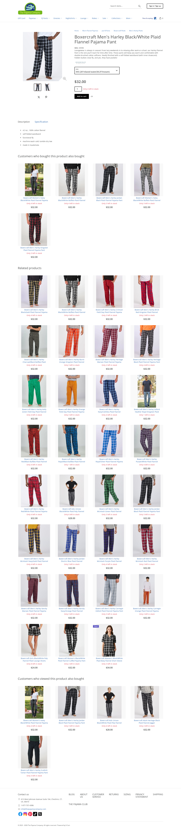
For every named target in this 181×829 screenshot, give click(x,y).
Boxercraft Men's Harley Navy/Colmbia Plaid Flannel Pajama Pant (109, 411)
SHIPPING (158, 794)
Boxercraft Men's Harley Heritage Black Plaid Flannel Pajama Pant (146, 360)
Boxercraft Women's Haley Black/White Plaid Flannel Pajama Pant (34, 200)
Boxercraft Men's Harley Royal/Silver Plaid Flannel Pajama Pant (109, 461)
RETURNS (114, 794)
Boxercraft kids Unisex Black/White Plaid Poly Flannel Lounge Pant (71, 511)
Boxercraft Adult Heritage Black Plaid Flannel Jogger (147, 721)
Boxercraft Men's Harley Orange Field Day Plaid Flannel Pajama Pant (72, 411)
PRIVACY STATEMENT (142, 795)
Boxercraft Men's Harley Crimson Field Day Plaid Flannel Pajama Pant (109, 312)
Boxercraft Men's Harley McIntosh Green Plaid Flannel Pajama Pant (109, 511)
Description (24, 121)
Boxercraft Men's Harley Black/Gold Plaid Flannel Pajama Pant (34, 312)
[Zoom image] (65, 79)
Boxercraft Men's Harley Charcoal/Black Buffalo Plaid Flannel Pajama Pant (34, 362)
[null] (39, 97)
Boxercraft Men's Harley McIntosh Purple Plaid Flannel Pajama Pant (109, 561)
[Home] (30, 8)
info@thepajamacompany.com (33, 809)
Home (76, 31)
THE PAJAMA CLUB (78, 804)
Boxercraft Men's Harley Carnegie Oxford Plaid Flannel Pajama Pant (109, 609)
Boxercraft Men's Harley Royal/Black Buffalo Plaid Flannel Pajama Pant (71, 461)
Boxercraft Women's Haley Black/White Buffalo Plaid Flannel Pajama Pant (146, 200)
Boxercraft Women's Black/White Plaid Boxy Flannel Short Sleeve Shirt (109, 660)
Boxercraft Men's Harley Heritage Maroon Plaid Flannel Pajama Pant (109, 362)
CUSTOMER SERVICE (98, 795)
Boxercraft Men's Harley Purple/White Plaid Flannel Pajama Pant (147, 461)
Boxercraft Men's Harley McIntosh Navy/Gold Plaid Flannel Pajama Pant (34, 561)
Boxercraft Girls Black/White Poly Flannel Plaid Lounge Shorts (34, 659)
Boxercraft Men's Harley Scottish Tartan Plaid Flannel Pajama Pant (34, 771)
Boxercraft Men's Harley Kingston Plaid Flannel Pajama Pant (34, 248)
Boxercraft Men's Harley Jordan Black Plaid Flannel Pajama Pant (109, 199)
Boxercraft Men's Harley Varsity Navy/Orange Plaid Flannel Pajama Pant (72, 611)
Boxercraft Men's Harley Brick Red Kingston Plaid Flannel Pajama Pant (147, 312)
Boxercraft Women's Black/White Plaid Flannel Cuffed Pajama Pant (71, 659)
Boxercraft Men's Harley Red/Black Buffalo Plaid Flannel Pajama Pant (34, 461)
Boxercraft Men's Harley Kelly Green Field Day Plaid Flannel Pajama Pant (34, 411)
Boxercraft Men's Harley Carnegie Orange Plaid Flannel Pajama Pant (147, 611)
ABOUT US (83, 795)
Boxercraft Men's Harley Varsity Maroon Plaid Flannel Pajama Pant (34, 611)
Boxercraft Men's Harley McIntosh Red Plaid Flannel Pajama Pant (147, 561)
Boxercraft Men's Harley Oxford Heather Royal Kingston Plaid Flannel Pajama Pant (147, 411)
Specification (41, 121)
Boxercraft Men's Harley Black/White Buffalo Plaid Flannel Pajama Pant (71, 200)
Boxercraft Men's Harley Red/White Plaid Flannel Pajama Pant (34, 511)
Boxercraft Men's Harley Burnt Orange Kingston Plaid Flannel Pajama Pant (71, 362)
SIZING (127, 794)
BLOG (72, 794)
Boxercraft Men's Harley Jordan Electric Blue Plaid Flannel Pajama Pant (72, 561)
